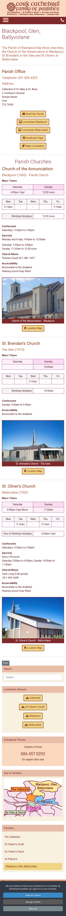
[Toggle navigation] (5, 19)
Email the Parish (34, 113)
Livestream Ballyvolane (34, 129)
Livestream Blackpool (34, 121)
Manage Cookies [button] (33, 901)
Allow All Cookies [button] (33, 895)
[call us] (62, 20)
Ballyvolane (34, 724)
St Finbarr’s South (14, 844)
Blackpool (35, 715)
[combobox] (33, 677)
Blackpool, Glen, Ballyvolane (21, 866)
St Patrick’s (11, 859)
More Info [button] (33, 908)
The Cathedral (12, 836)
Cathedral (34, 697)
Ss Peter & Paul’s (14, 851)
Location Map (34, 328)
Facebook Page (34, 137)
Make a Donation (34, 145)
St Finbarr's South (35, 706)
